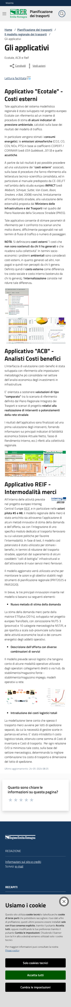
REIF (27, 508)
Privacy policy (12, 950)
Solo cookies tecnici (35, 963)
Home (8, 29)
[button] (62, 13)
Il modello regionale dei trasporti (26, 34)
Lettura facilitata (15, 78)
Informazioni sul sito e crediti (23, 861)
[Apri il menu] (4, 13)
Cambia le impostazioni (35, 987)
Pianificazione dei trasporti (34, 29)
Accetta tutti (35, 975)
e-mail (19, 866)
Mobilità (9, 3)
